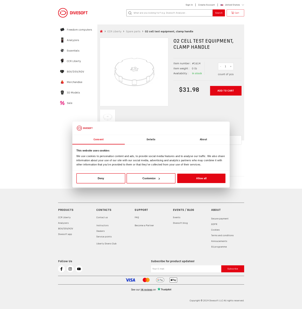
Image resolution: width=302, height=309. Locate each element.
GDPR (214, 224)
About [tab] (203, 139)
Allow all (201, 178)
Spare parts (133, 31)
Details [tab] (151, 139)
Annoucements (219, 241)
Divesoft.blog (180, 223)
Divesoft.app (65, 234)
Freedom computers (79, 29)
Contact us (102, 217)
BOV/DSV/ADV (75, 71)
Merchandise (74, 82)
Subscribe (232, 268)
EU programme (219, 246)
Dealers (100, 231)
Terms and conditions (222, 235)
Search (218, 13)
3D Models (73, 92)
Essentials (73, 50)
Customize (149, 178)
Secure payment (220, 218)
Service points (104, 236)
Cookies (215, 229)
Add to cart (225, 90)
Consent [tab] (99, 139)
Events (176, 217)
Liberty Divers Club (106, 243)
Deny (101, 178)
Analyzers (73, 40)
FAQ (137, 217)
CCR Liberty (74, 61)
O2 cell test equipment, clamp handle (169, 31)
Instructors (102, 225)
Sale (69, 103)
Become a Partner (144, 225)
